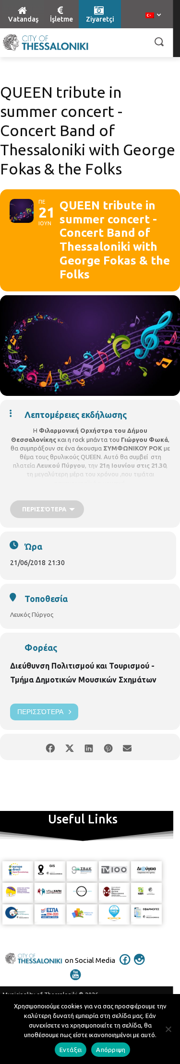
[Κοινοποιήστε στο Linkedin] (89, 747)
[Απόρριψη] (168, 1029)
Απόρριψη (110, 1049)
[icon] (125, 966)
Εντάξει (71, 1049)
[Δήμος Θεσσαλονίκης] (45, 42)
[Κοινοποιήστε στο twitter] (69, 747)
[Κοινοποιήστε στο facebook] (50, 747)
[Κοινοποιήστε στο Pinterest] (108, 747)
